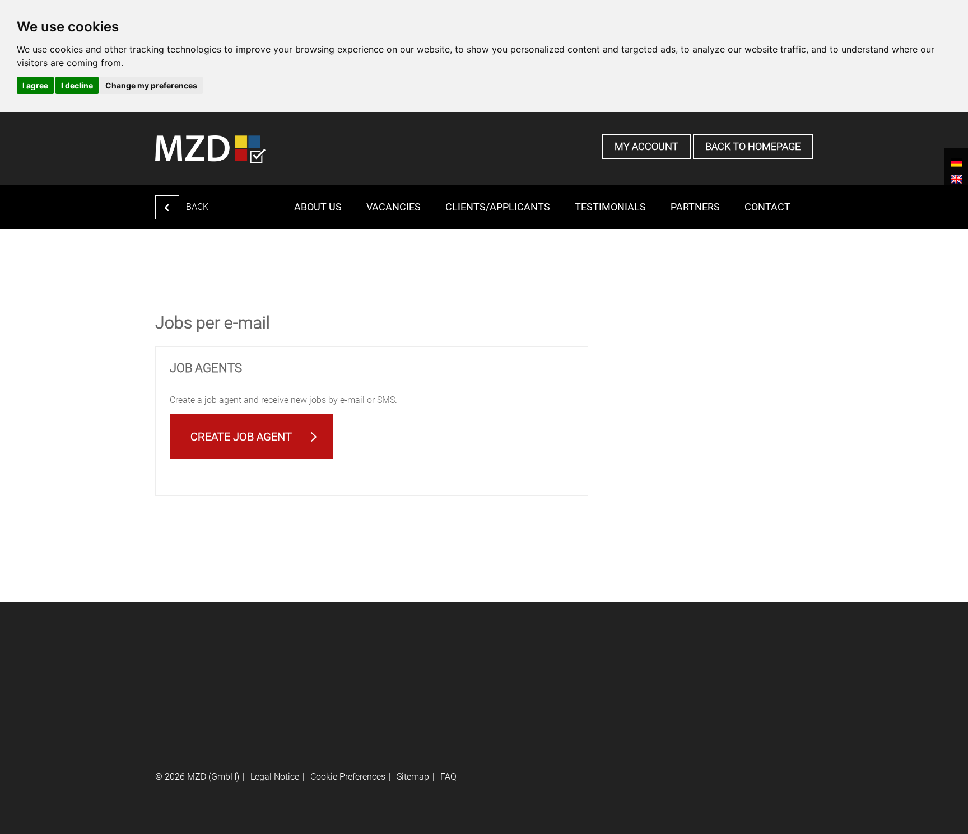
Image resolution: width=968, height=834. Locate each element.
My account (646, 146)
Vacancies (393, 207)
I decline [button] (77, 85)
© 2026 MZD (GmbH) (197, 776)
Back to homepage (753, 146)
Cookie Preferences (347, 776)
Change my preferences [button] (151, 85)
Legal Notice (274, 776)
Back (197, 207)
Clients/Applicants (497, 207)
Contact (767, 207)
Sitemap (413, 776)
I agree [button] (35, 85)
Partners (695, 207)
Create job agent (241, 436)
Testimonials (610, 207)
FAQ (448, 776)
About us (318, 207)
